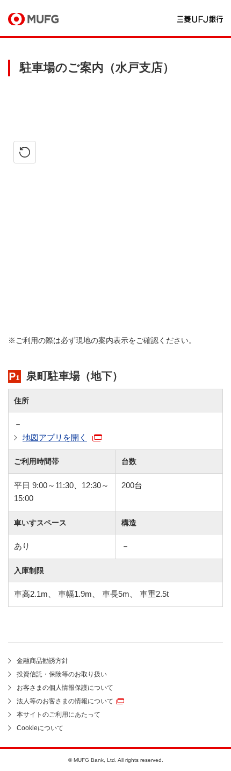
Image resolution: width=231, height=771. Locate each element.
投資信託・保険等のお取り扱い (62, 674)
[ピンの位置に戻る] (24, 152)
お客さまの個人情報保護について (65, 687)
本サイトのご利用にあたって (58, 714)
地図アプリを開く (55, 437)
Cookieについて (40, 728)
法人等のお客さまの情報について (65, 701)
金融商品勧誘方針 (42, 661)
